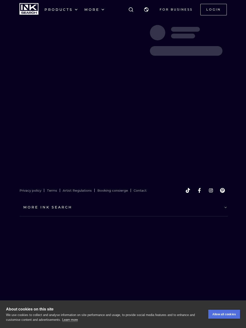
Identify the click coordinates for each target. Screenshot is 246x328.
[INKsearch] (29, 9)
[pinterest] (222, 190)
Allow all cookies (224, 314)
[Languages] (146, 9)
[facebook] (199, 190)
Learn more (70, 320)
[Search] (131, 9)
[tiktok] (188, 190)
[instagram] (211, 190)
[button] (146, 9)
